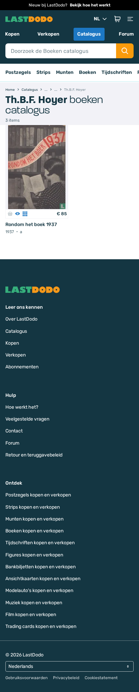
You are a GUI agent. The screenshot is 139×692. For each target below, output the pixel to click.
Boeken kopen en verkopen (34, 531)
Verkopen (48, 34)
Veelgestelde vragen (27, 419)
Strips (43, 72)
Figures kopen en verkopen (34, 555)
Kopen (12, 34)
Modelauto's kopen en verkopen (39, 590)
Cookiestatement (101, 677)
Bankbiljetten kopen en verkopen (40, 567)
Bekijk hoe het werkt (90, 5)
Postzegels (18, 72)
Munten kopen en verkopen (34, 519)
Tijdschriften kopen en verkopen (40, 543)
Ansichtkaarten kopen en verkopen (42, 579)
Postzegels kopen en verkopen (38, 495)
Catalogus (89, 34)
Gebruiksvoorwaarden (26, 677)
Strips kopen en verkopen (32, 507)
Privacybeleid (66, 677)
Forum (126, 34)
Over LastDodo (21, 319)
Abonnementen (21, 367)
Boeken (87, 72)
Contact (14, 431)
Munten (65, 72)
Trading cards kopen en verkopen (40, 626)
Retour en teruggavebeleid (33, 455)
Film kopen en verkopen (30, 614)
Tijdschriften (117, 72)
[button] (117, 19)
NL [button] (97, 19)
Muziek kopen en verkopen (33, 603)
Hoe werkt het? (21, 407)
